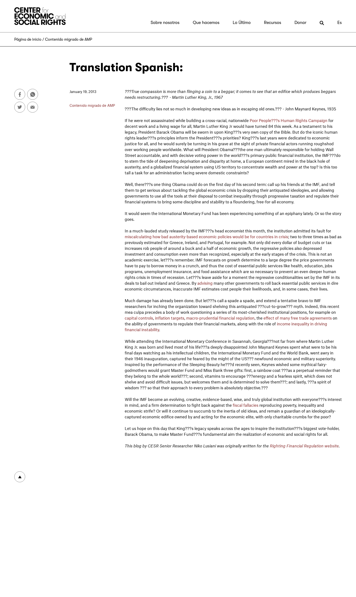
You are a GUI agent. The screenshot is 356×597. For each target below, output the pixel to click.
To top (19, 476)
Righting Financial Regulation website (304, 445)
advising (205, 283)
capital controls (139, 317)
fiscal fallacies (245, 405)
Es (339, 22)
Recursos (272, 22)
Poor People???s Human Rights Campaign (288, 120)
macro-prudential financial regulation (220, 317)
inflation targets (169, 317)
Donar (300, 22)
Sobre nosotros (165, 22)
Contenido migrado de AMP (68, 39)
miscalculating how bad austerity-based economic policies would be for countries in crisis (206, 236)
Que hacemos (206, 22)
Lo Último (242, 22)
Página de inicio (27, 39)
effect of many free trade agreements (297, 317)
